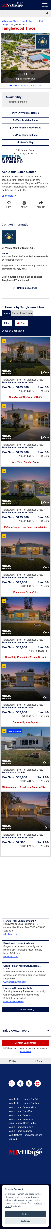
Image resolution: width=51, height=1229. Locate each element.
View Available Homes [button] (27, 113)
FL (36, 21)
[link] (47, 13)
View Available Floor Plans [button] (26, 127)
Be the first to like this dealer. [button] (27, 85)
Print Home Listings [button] (27, 135)
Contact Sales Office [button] (25, 1043)
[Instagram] (11, 1083)
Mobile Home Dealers (22, 21)
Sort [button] (23, 323)
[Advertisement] (25, 885)
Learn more (25, 1051)
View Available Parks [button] (27, 120)
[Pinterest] (37, 1083)
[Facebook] (20, 1083)
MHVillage (6, 21)
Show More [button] (8, 196)
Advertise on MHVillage (25, 1009)
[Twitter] (29, 1083)
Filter (7, 323)
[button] (3, 13)
